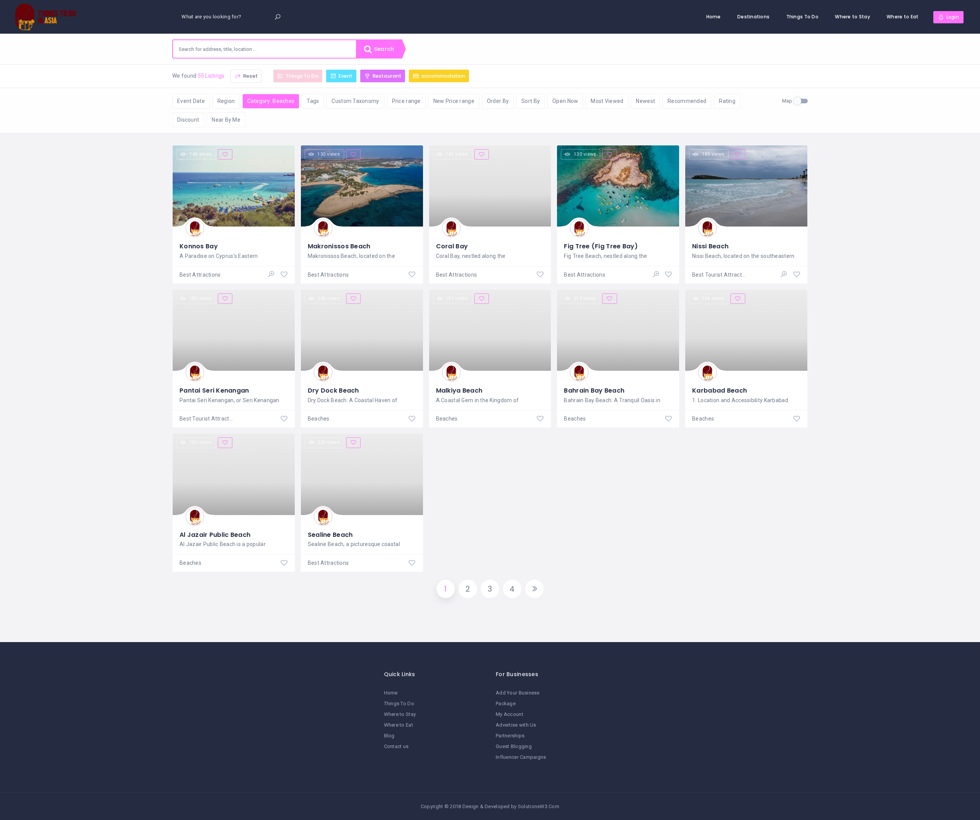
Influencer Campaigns (521, 757)
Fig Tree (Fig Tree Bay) (600, 246)
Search (383, 49)
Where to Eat (902, 16)
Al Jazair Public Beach (215, 534)
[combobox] (264, 49)
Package (506, 703)
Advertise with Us (516, 725)
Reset (250, 76)
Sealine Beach (330, 534)
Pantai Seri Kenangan (214, 390)
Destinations (753, 16)
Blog (389, 735)
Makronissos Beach (339, 246)
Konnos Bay (199, 246)
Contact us (396, 746)
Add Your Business (518, 693)
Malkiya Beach (459, 390)
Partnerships (510, 735)
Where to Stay (852, 16)
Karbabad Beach (719, 390)
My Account (509, 714)
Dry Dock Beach (333, 390)
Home (713, 16)
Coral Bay (452, 246)
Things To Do (802, 16)
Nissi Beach (710, 246)
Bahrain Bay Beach (594, 390)
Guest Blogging (514, 746)
